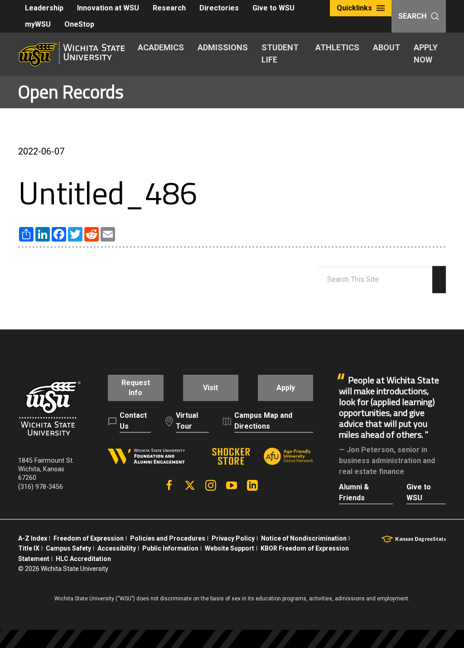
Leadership (44, 8)
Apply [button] (285, 387)
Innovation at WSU (108, 8)
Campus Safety (68, 548)
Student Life (280, 53)
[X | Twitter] (189, 485)
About (386, 47)
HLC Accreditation (83, 558)
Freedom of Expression (88, 538)
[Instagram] (210, 485)
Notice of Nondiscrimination (304, 538)
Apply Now (426, 53)
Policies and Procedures (167, 538)
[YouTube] (231, 485)
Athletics (337, 47)
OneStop (79, 24)
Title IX (28, 548)
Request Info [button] (135, 387)
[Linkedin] (252, 485)
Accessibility (116, 548)
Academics (161, 47)
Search (412, 16)
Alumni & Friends (354, 492)
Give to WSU (273, 8)
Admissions (223, 47)
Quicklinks (354, 8)
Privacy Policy (233, 538)
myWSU (38, 24)
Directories (219, 8)
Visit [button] (210, 387)
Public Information (170, 548)
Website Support (229, 548)
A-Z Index (32, 538)
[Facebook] (169, 485)
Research (169, 8)
